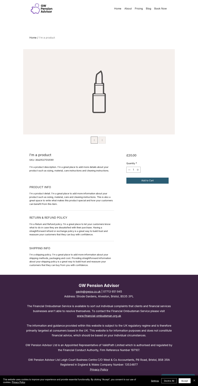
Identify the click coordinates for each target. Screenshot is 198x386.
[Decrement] (129, 170)
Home (33, 37)
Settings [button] (155, 380)
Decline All (169, 380)
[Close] (194, 381)
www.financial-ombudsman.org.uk (99, 315)
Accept (184, 380)
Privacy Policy (18, 382)
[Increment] (138, 170)
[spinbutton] (133, 170)
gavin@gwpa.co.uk (88, 291)
